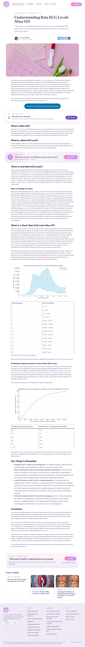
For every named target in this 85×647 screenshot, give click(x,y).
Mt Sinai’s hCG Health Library (26, 355)
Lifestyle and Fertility (33, 633)
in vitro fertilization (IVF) (49, 80)
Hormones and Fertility (35, 13)
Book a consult (70, 619)
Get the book (76, 4)
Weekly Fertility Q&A (33, 635)
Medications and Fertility (33, 630)
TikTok (14, 623)
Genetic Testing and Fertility (34, 619)
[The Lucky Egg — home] (6, 4)
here (46, 101)
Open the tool (71, 117)
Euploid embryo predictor (53, 626)
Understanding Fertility (20, 13)
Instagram (7, 623)
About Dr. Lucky (70, 616)
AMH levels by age (52, 634)
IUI (34, 174)
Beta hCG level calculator (53, 614)
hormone (22, 129)
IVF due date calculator (53, 611)
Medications (30, 621)
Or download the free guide (68, 562)
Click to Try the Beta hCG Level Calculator (42, 106)
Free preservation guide (72, 614)
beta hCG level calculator (65, 359)
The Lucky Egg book (71, 611)
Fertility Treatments (32, 611)
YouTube (6, 626)
